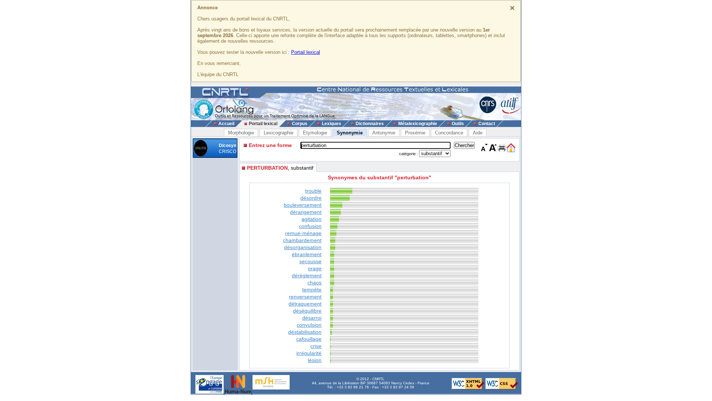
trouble (313, 191)
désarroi (312, 318)
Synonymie (350, 133)
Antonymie (383, 133)
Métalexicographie (417, 123)
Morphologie (241, 133)
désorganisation (303, 247)
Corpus (299, 123)
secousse (310, 261)
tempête (312, 290)
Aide (477, 133)
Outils (458, 123)
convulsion (309, 325)
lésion (315, 360)
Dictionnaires (370, 123)
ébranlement (307, 254)
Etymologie (315, 133)
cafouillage (309, 339)
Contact (486, 123)
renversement (305, 297)
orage (315, 268)
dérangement (306, 212)
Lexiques (331, 123)
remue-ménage (303, 233)
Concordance (449, 133)
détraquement (305, 304)
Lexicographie (278, 133)
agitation (311, 219)
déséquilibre (307, 311)
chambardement (302, 240)
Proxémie (415, 133)
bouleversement (303, 205)
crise (316, 346)
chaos (314, 283)
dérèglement (307, 275)
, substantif (280, 168)
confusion (310, 226)
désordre (311, 198)
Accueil (226, 123)
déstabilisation (305, 332)
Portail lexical (305, 52)
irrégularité (309, 353)
